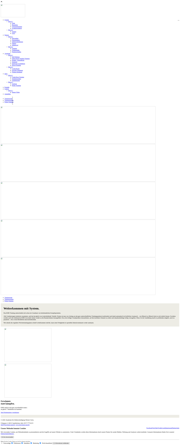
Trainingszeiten (16, 79)
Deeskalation (16, 40)
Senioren (14, 62)
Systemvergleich (17, 28)
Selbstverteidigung (17, 42)
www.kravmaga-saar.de (23, 425)
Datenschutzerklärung (7, 434)
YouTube (155, 428)
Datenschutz (175, 428)
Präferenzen (17, 443)
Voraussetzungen (17, 26)
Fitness (14, 43)
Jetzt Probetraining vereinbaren (10, 412)
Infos (6, 74)
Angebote (7, 53)
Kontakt (6, 87)
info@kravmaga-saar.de (8, 425)
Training (14, 48)
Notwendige (7, 443)
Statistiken (26, 443)
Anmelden (7, 94)
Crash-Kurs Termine (18, 77)
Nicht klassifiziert (47, 443)
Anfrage (14, 84)
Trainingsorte (16, 80)
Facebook (149, 428)
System (6, 20)
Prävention (15, 38)
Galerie (6, 89)
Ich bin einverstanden (7, 437)
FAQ (13, 33)
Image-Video (16, 92)
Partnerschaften (16, 52)
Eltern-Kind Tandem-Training (21, 58)
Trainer (14, 31)
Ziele (13, 23)
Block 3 (10, 82)
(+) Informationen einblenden (61, 443)
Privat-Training (16, 65)
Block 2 (10, 30)
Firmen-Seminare (17, 72)
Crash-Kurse (16, 69)
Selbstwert (15, 45)
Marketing (35, 443)
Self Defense (16, 57)
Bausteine (15, 25)
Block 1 (10, 21)
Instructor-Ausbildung (18, 63)
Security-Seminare (17, 70)
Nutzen (6, 35)
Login (163, 428)
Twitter (160, 428)
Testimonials (15, 50)
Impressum (168, 428)
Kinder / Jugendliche (18, 60)
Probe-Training (16, 85)
